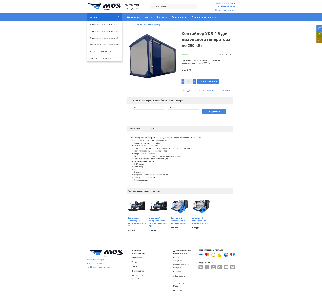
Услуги (148, 17)
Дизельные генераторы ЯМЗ (104, 31)
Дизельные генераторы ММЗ (104, 38)
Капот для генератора (100, 58)
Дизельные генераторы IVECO (104, 24)
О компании (133, 17)
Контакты (162, 17)
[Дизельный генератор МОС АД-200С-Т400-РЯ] (180, 205)
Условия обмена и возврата (181, 266)
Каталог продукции (177, 258)
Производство (179, 17)
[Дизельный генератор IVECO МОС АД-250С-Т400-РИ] (137, 205)
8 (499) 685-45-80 (226, 6)
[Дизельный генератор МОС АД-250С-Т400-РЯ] (201, 205)
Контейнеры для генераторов (104, 44)
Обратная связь (180, 276)
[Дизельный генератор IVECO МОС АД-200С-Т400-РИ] (158, 205)
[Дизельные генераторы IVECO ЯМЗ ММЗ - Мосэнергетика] (104, 7)
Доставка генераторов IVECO (178, 283)
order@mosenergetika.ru (224, 3)
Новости (177, 272)
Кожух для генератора (100, 51)
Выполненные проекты (204, 17)
